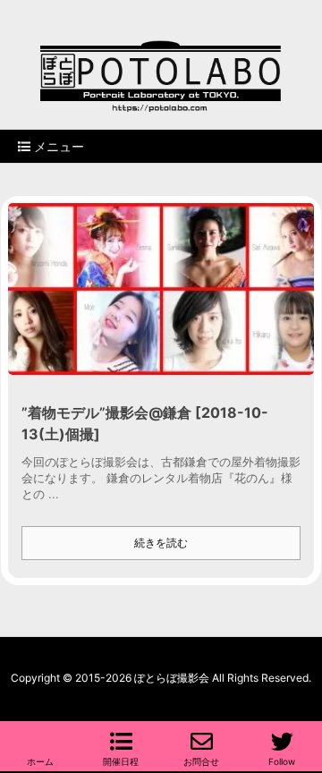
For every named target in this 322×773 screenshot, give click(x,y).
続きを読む (161, 542)
